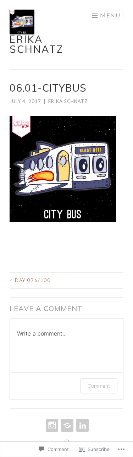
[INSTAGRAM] (51, 425)
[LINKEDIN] (82, 425)
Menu (110, 15)
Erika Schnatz (36, 44)
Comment (99, 386)
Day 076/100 (30, 280)
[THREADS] (66, 425)
